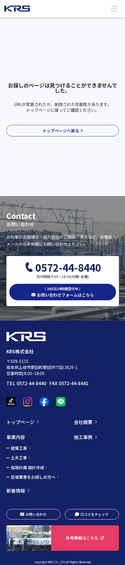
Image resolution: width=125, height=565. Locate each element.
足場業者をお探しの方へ (33, 477)
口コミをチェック (94, 514)
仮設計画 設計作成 (27, 467)
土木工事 (19, 457)
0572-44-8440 (68, 268)
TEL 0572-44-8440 (26, 383)
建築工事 (19, 448)
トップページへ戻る (60, 131)
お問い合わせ (36, 514)
